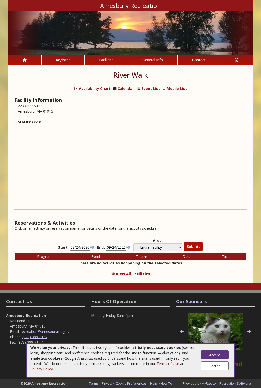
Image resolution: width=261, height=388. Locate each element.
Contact (199, 59)
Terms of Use (167, 363)
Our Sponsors (191, 301)
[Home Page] (24, 60)
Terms (94, 383)
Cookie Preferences (131, 383)
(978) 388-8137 (34, 336)
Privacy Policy (41, 369)
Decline (214, 365)
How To (166, 383)
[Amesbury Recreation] (130, 32)
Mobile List (177, 88)
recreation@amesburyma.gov (45, 331)
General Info (152, 59)
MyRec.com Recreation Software (226, 383)
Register (63, 59)
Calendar (126, 88)
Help (153, 383)
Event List (150, 88)
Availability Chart (94, 88)
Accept (214, 355)
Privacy (107, 383)
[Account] (236, 60)
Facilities (106, 59)
